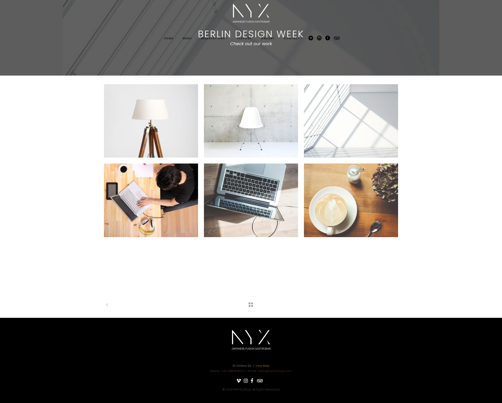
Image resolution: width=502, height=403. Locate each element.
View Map (262, 366)
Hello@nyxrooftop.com (275, 371)
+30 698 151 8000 (233, 371)
